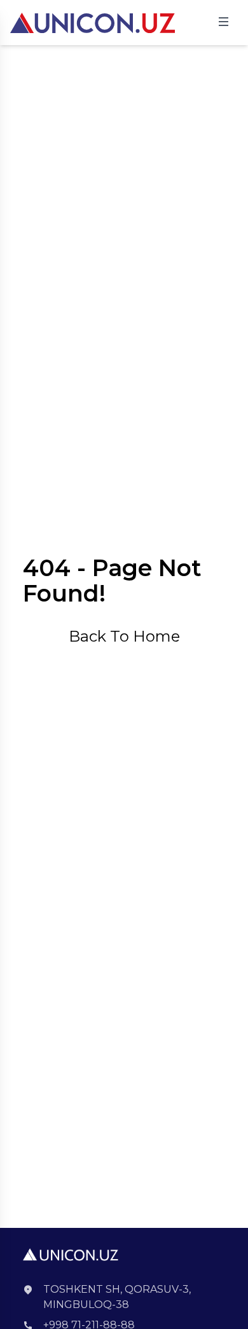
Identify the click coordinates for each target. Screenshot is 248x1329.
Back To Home (124, 636)
